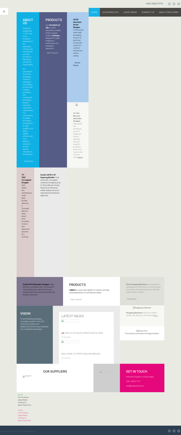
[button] (90, 407)
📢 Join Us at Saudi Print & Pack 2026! (82, 333)
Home (94, 12)
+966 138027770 (154, 3)
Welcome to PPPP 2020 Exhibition (80, 354)
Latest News (130, 12)
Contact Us (148, 12)
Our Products (110, 12)
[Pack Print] (4, 11)
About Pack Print (169, 12)
